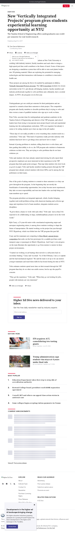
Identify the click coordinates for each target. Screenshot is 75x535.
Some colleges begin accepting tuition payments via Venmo (36, 403)
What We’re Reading (25, 502)
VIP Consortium (45, 86)
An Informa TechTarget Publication (37, 1)
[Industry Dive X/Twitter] (10, 484)
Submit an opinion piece (45, 487)
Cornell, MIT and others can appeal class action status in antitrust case (35, 396)
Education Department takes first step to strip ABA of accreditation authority (34, 381)
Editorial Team (23, 484)
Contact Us (22, 487)
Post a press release (20, 463)
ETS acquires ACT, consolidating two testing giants (45, 341)
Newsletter (21, 490)
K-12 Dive (40, 500)
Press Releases (23, 499)
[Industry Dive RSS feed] (14, 484)
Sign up (66, 6)
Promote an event (43, 490)
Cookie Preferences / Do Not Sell (44, 528)
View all (10, 463)
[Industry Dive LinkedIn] (3, 484)
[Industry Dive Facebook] (7, 484)
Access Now (12, 526)
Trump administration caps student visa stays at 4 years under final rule (46, 359)
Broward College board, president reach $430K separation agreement (36, 388)
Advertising (41, 481)
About (20, 481)
